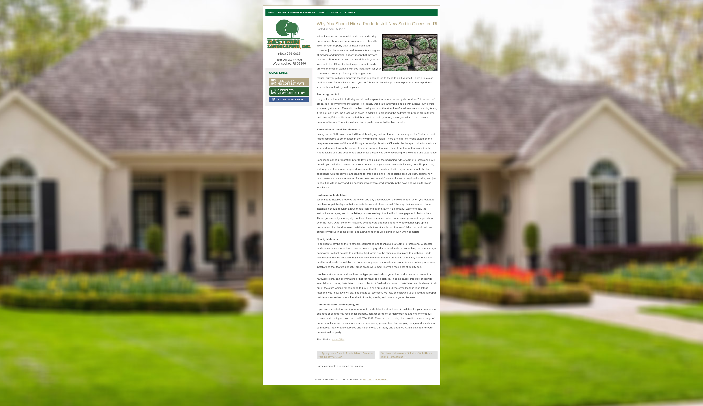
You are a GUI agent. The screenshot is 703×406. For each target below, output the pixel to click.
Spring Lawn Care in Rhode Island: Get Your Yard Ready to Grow (345, 355)
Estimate (336, 12)
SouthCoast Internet (375, 380)
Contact (350, 12)
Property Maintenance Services (296, 12)
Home (271, 12)
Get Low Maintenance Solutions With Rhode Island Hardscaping (406, 355)
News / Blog (338, 339)
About (323, 12)
